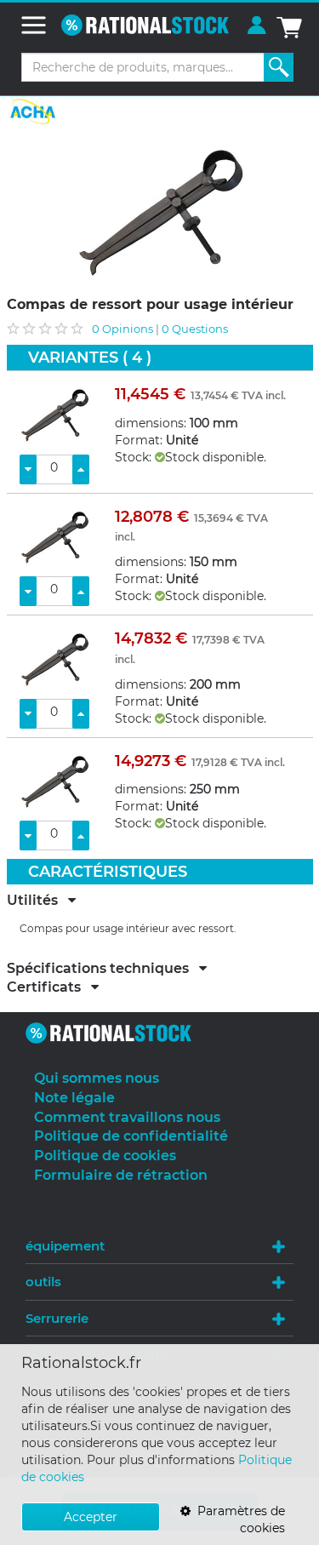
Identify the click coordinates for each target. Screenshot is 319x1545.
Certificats (49, 987)
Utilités (37, 900)
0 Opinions (122, 328)
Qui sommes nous (96, 1078)
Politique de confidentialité (131, 1136)
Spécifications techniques (103, 968)
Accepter (90, 1517)
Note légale (74, 1098)
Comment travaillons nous (127, 1117)
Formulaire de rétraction (121, 1175)
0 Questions (195, 328)
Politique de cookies (105, 1155)
